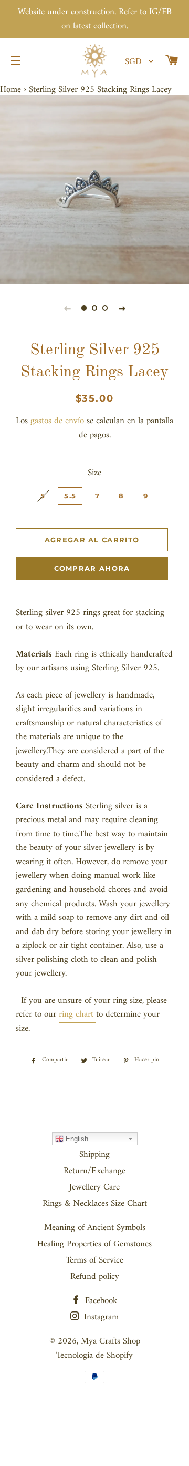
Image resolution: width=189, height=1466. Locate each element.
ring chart (76, 1014)
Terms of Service (94, 1260)
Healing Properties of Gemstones (94, 1244)
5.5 (70, 495)
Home (10, 90)
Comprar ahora (92, 568)
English (76, 1139)
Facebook (100, 1301)
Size (94, 473)
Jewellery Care (94, 1187)
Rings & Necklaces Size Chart (95, 1204)
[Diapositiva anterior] (67, 308)
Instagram (100, 1317)
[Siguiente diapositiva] (121, 308)
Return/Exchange (94, 1171)
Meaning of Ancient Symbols (94, 1228)
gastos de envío (57, 421)
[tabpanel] (94, 189)
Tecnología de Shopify (94, 1356)
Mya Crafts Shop (110, 1341)
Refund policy (94, 1277)
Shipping (94, 1155)
